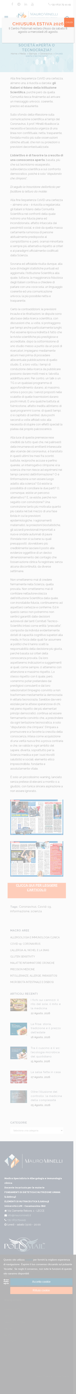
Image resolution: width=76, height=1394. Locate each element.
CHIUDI (69, 22)
